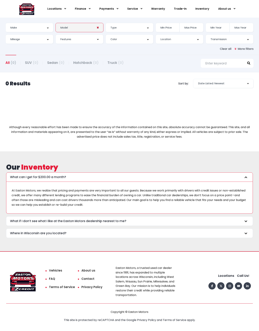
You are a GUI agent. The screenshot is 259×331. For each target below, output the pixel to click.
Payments (106, 9)
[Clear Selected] (98, 27)
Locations (54, 9)
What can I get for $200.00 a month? (38, 177)
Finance (80, 9)
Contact (87, 279)
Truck (115, 62)
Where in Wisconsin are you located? (38, 233)
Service (132, 9)
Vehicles (55, 270)
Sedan (55, 62)
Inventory (202, 9)
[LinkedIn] (247, 285)
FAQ (52, 279)
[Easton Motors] (27, 9)
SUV (31, 62)
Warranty (158, 9)
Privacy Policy (91, 287)
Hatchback (86, 62)
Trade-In (180, 9)
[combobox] (29, 27)
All (10, 62)
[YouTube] (238, 285)
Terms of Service (62, 287)
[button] (129, 177)
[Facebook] (212, 285)
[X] (220, 285)
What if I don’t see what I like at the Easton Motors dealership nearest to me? (68, 221)
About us (224, 9)
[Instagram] (229, 285)
